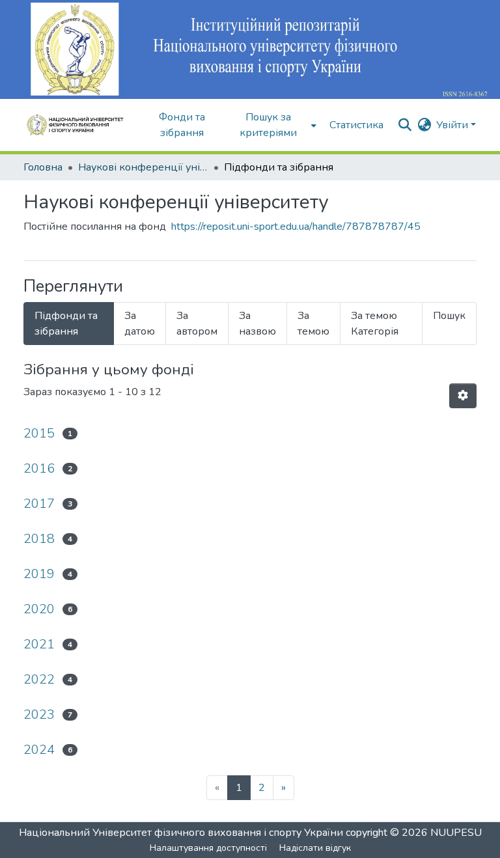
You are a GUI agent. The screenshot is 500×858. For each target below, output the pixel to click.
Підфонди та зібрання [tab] (66, 324)
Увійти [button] (453, 125)
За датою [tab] (139, 324)
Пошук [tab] (449, 316)
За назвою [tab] (257, 324)
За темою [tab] (313, 324)
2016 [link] (39, 468)
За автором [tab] (196, 324)
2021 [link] (39, 644)
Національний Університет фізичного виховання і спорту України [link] (181, 832)
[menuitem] (272, 125)
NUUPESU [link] (456, 832)
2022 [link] (39, 679)
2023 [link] (39, 714)
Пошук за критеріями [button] (268, 125)
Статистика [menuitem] (356, 125)
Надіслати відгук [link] (315, 848)
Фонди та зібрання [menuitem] (182, 125)
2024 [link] (39, 749)
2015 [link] (39, 433)
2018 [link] (39, 538)
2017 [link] (39, 503)
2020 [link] (39, 609)
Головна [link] (42, 167)
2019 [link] (39, 574)
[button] (79, 125)
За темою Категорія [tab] (374, 324)
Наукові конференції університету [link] (143, 167)
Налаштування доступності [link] (208, 848)
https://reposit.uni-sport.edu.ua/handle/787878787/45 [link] (296, 226)
